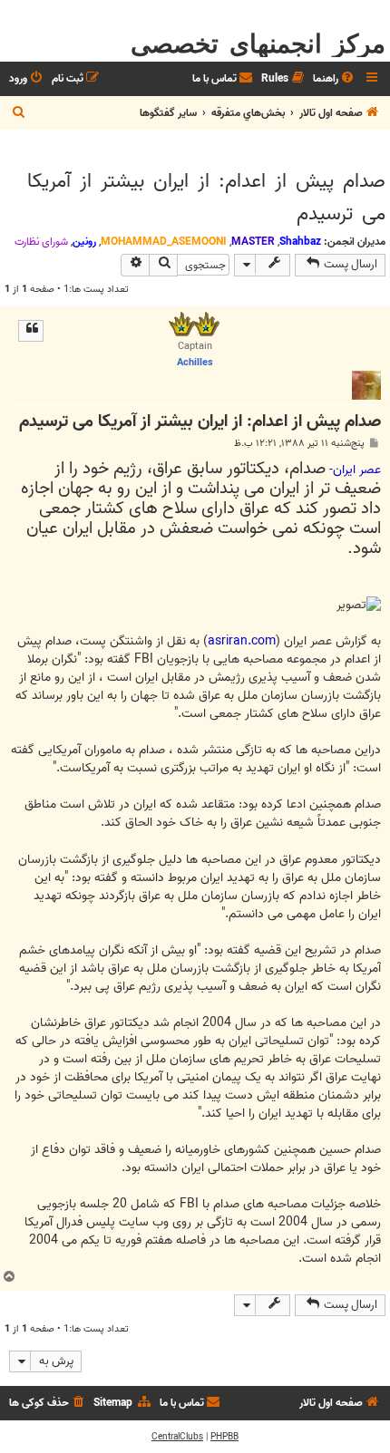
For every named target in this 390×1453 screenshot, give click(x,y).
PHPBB (224, 1436)
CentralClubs (177, 1436)
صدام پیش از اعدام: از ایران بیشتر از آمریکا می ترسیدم (206, 197)
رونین (84, 241)
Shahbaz (300, 241)
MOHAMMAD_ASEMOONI (164, 241)
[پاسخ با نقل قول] (31, 331)
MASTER (253, 241)
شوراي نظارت (41, 242)
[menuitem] (334, 79)
